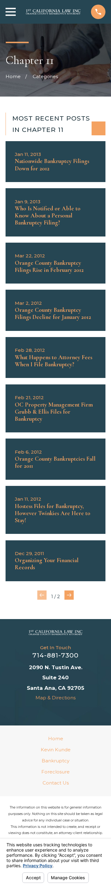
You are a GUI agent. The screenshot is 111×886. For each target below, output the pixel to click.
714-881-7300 (55, 655)
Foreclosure (55, 772)
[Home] (53, 11)
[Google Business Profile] (74, 711)
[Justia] (49, 711)
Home (55, 738)
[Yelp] (62, 711)
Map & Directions (55, 698)
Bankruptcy (55, 761)
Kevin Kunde (56, 750)
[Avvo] (36, 711)
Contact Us (56, 783)
